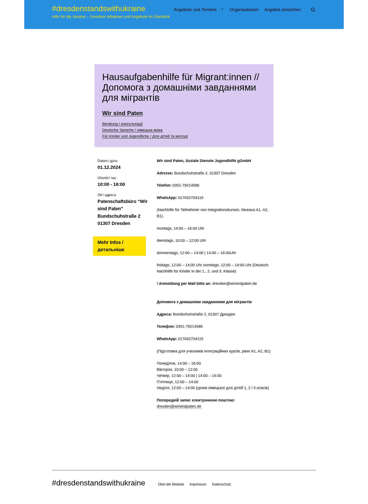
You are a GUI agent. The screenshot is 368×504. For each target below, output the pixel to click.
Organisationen (244, 9)
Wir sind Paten (122, 113)
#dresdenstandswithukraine (98, 8)
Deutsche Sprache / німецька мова (132, 130)
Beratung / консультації (122, 124)
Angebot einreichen (282, 9)
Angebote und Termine (195, 9)
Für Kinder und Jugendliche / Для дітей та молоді (145, 136)
